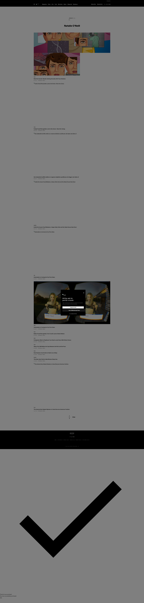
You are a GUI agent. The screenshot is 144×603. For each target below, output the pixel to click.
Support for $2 (73, 307)
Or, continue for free (73, 313)
